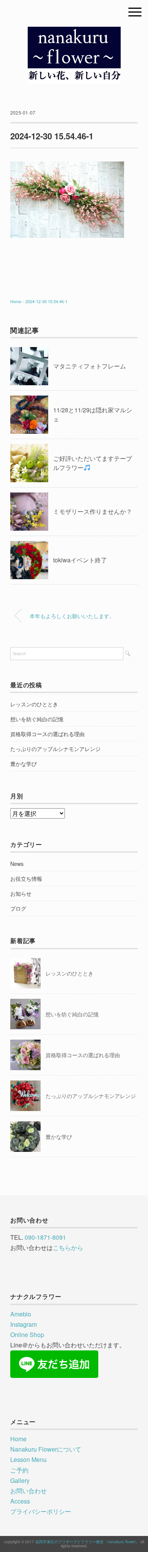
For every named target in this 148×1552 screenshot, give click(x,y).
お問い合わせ (28, 1490)
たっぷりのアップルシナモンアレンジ (55, 749)
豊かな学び (23, 763)
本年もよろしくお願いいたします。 (72, 616)
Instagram (23, 1324)
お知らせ (20, 893)
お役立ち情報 (26, 878)
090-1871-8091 (45, 1237)
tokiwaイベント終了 (80, 560)
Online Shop (27, 1334)
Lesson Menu (28, 1459)
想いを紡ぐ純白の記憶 (36, 719)
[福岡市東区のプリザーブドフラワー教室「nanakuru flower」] (74, 32)
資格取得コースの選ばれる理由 (47, 734)
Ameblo (20, 1314)
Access (20, 1501)
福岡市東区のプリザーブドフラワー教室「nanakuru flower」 (87, 1541)
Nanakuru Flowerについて (45, 1449)
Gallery (20, 1480)
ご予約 (19, 1470)
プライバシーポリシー (40, 1511)
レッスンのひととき (34, 704)
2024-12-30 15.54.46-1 (46, 301)
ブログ (18, 908)
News (17, 863)
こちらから (68, 1247)
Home (18, 1438)
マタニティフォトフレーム (89, 366)
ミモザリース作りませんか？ (92, 511)
